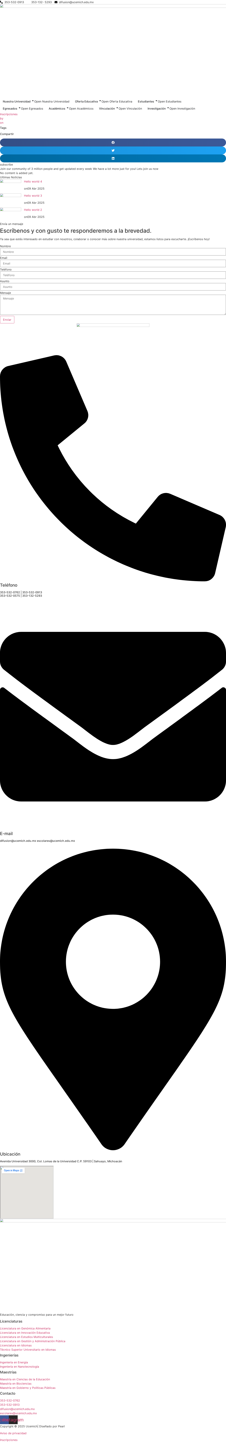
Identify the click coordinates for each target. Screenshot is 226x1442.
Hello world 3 (33, 195)
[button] (113, 142)
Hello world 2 (33, 210)
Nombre (5, 246)
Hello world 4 (33, 181)
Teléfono (6, 269)
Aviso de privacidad (13, 1433)
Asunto (4, 281)
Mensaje (5, 292)
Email (3, 257)
